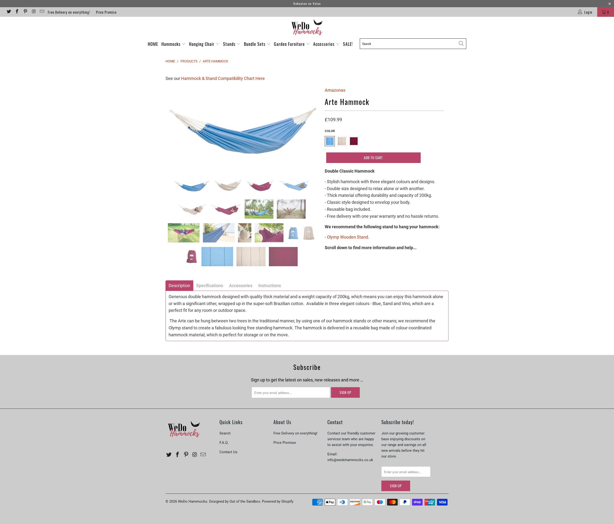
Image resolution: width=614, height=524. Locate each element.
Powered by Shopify (277, 501)
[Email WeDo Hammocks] (41, 12)
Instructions (269, 285)
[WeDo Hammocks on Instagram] (33, 12)
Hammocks (171, 44)
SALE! (348, 44)
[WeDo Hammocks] (307, 27)
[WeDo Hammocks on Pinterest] (25, 12)
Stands (230, 44)
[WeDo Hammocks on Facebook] (16, 12)
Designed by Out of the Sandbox (234, 501)
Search (224, 433)
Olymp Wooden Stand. (348, 237)
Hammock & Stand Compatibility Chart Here (223, 78)
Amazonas (335, 90)
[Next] (311, 128)
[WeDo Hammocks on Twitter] (8, 12)
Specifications (209, 285)
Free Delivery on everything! (69, 12)
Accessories (324, 44)
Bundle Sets (255, 44)
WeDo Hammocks (192, 501)
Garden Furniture (290, 44)
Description (179, 285)
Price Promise (106, 12)
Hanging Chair (202, 44)
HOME (153, 44)
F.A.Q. (224, 442)
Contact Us (228, 452)
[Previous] (173, 128)
